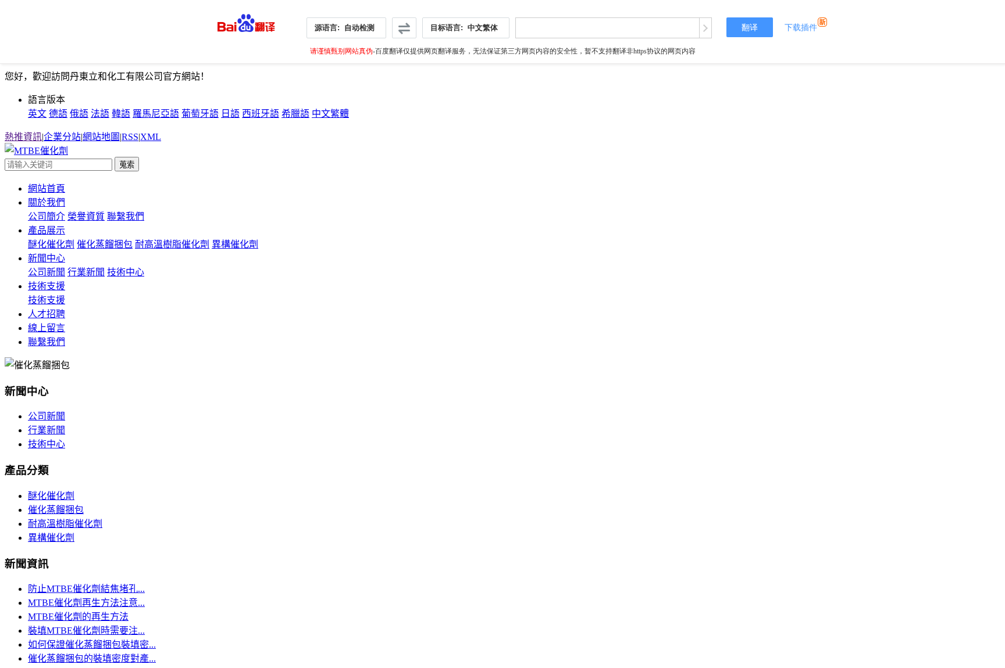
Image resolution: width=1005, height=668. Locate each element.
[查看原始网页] (705, 28)
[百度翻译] (246, 20)
